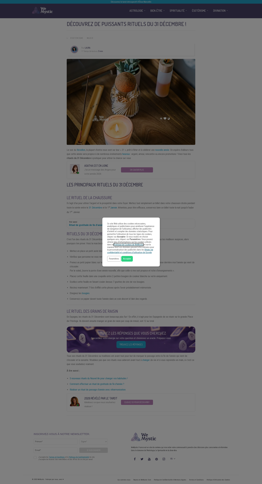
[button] (114, 259)
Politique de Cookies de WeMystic (128, 244)
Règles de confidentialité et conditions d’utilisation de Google (130, 251)
